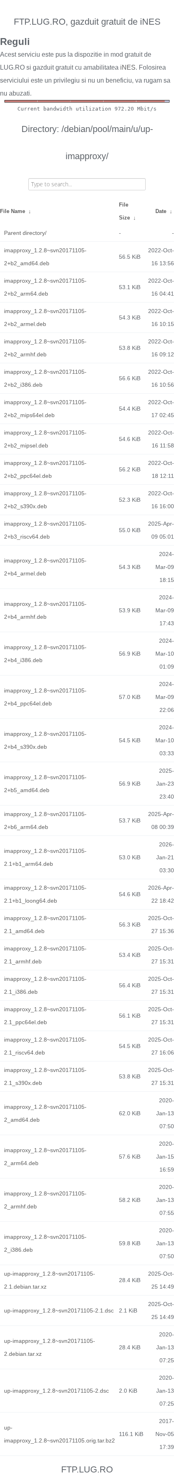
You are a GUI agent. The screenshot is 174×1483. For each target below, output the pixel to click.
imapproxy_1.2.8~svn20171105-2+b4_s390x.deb (45, 740)
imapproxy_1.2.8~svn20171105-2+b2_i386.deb (45, 378)
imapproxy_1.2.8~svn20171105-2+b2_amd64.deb (45, 256)
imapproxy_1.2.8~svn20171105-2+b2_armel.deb (45, 317)
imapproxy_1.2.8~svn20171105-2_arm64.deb (45, 1156)
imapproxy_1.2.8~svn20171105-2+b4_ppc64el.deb (45, 697)
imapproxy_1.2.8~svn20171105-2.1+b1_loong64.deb (45, 894)
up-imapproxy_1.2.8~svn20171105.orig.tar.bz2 (59, 1434)
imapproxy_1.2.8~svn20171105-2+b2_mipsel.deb (45, 439)
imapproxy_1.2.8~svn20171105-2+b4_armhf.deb (45, 610)
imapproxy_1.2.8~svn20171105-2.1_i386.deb (45, 985)
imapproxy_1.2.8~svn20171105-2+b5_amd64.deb (45, 783)
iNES (128, 67)
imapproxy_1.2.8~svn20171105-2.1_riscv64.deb (45, 1046)
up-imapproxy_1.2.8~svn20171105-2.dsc (56, 1390)
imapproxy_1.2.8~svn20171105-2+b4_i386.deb (45, 653)
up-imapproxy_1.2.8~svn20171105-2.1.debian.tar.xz (49, 1280)
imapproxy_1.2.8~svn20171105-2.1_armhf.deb (45, 955)
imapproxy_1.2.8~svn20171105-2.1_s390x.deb (45, 1076)
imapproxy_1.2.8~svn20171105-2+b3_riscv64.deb (45, 530)
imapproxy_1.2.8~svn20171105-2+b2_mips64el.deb (45, 408)
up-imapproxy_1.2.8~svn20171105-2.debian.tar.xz (49, 1347)
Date (160, 211)
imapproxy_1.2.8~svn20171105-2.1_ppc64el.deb (45, 1015)
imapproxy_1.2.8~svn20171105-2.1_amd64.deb (45, 924)
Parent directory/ (25, 233)
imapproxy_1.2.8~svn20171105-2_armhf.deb (45, 1200)
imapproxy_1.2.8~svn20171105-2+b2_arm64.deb (45, 287)
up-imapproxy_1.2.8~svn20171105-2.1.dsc (59, 1310)
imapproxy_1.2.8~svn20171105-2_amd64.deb (45, 1113)
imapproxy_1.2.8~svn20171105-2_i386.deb (45, 1243)
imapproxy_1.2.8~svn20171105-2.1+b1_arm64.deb (45, 857)
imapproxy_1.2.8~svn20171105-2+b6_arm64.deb (45, 820)
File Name (12, 211)
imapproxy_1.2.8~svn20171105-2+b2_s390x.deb (45, 499)
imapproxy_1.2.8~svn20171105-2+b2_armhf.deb (45, 348)
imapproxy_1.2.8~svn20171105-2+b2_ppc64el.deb (45, 469)
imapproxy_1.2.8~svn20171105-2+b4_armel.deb (45, 567)
